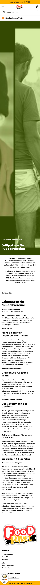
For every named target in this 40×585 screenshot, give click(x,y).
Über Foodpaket (8, 565)
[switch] (4, 582)
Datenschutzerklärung (10, 577)
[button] (20, 583)
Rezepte (5, 560)
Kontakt (5, 557)
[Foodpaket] (19, 7)
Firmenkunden (7, 554)
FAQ (3, 562)
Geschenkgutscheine (10, 568)
